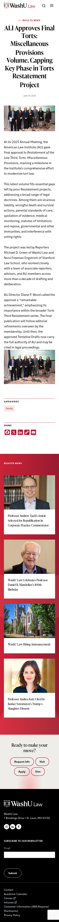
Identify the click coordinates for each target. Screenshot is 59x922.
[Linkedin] (12, 826)
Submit (12, 873)
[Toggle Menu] (51, 5)
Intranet (9, 902)
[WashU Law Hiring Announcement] (29, 628)
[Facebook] (18, 826)
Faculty (9, 408)
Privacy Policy (12, 915)
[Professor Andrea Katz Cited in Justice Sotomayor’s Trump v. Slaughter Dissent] (29, 688)
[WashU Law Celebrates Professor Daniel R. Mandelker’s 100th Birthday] (29, 569)
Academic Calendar (15, 894)
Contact (8, 889)
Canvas (8, 898)
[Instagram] (6, 826)
